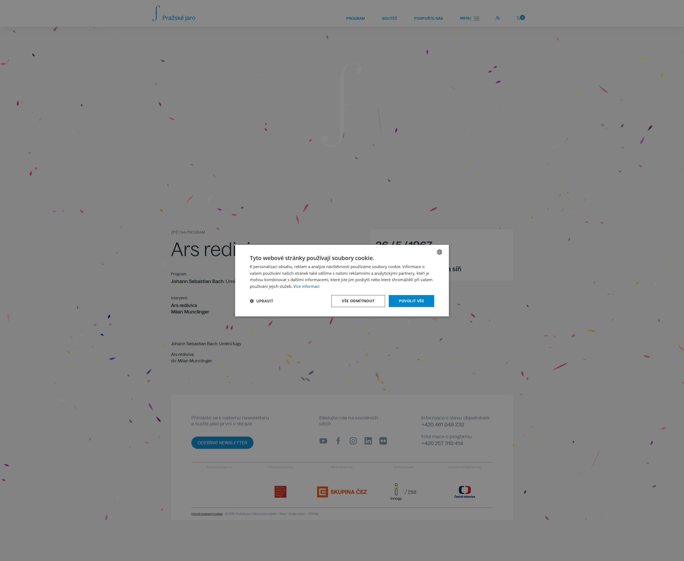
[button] (261, 301)
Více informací (306, 286)
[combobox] (439, 251)
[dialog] (342, 280)
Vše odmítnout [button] (358, 300)
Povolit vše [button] (411, 300)
